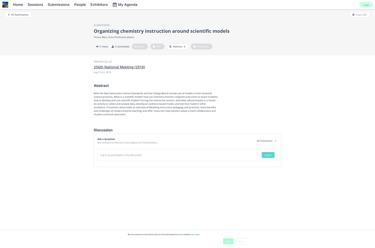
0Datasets (203, 46)
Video (141, 46)
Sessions (35, 4)
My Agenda (127, 4)
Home (18, 4)
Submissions (59, 4)
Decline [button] (241, 241)
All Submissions (19, 14)
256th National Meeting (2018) (119, 67)
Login (366, 4)
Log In (268, 155)
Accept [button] (228, 241)
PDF (158, 46)
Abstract (177, 46)
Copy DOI (361, 14)
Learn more (195, 234)
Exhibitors (99, 4)
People (80, 4)
